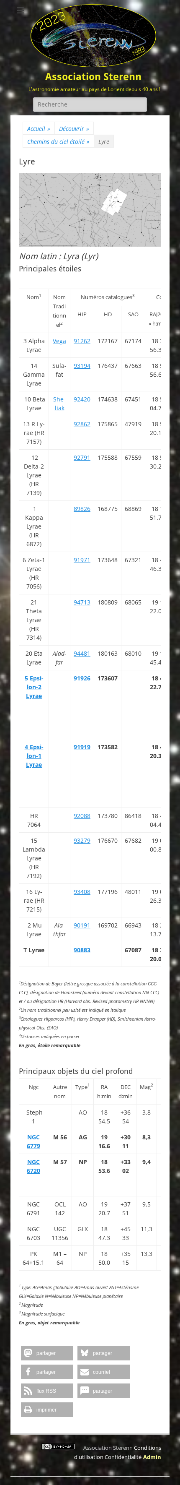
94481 (82, 653)
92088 (82, 816)
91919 (82, 747)
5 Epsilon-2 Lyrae (34, 687)
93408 (82, 892)
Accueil (38, 129)
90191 (82, 925)
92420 (82, 399)
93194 (82, 366)
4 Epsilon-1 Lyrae (34, 756)
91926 (82, 678)
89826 (82, 509)
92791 (82, 457)
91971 (82, 560)
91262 (82, 341)
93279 (82, 840)
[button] (47, 1353)
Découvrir (74, 129)
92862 (82, 424)
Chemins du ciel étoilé (58, 142)
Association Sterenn (93, 77)
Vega (59, 341)
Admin (152, 1457)
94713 (82, 602)
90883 (82, 950)
